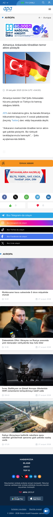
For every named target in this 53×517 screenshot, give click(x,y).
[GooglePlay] (17, 498)
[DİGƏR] (49, 9)
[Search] (43, 3)
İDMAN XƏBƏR (26, 163)
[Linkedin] (35, 477)
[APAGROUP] (26, 492)
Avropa (47, 17)
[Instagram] (17, 477)
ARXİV (26, 467)
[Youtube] (26, 477)
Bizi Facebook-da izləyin (17, 236)
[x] (22, 477)
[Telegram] (30, 477)
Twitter (15, 120)
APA (5, 113)
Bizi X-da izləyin (13, 243)
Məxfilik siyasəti (35, 509)
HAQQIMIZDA (26, 459)
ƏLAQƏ (26, 463)
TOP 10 (26, 470)
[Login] (49, 2)
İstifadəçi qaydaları (18, 509)
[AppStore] (35, 498)
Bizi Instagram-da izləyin (17, 223)
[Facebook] (13, 477)
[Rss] (39, 477)
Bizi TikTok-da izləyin (15, 230)
